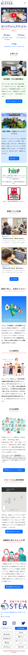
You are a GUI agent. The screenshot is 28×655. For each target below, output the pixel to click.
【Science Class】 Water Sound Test (14, 238)
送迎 (7, 643)
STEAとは (8, 647)
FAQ (21, 632)
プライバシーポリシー (21, 642)
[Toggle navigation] (25, 2)
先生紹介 (7, 634)
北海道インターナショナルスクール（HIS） (16, 178)
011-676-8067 (20, 37)
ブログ (22, 637)
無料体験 (21, 628)
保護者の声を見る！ (15, 587)
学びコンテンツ (8, 629)
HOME (22, 647)
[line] (5, 624)
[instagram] (14, 624)
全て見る (14, 279)
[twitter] (23, 624)
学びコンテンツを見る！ (15, 470)
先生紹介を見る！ (15, 532)
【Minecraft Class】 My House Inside (14, 268)
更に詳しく (14, 158)
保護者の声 (7, 638)
